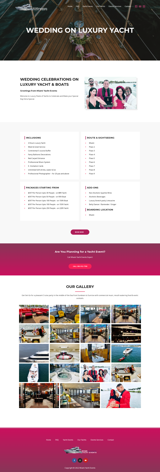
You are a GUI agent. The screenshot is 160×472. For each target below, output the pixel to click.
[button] (80, 232)
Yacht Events (88, 6)
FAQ (77, 6)
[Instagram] (144, 6)
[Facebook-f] (74, 460)
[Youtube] (140, 6)
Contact (128, 6)
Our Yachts (100, 6)
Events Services (115, 6)
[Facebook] (136, 6)
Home (70, 6)
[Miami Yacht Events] (31, 6)
